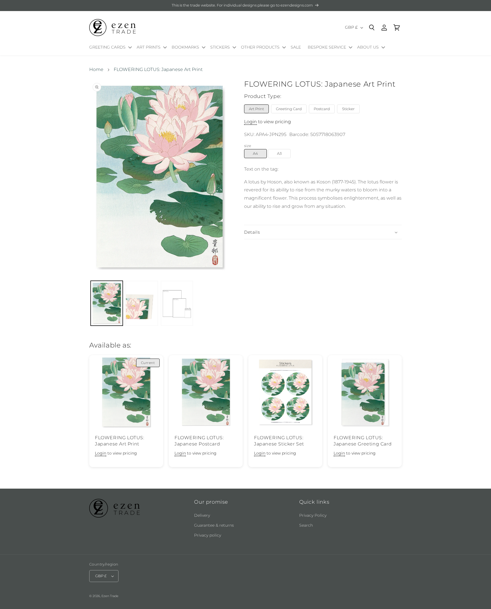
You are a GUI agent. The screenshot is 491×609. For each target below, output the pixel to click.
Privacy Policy (312, 515)
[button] (109, 48)
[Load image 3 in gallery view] (177, 303)
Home (96, 69)
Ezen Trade (109, 596)
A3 (279, 153)
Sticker (348, 108)
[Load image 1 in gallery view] (107, 303)
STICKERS (220, 47)
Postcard (322, 108)
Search (306, 525)
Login (250, 122)
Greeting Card (289, 108)
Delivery (202, 515)
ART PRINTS (149, 47)
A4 (255, 153)
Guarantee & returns (214, 525)
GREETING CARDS (107, 47)
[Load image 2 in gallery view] (142, 303)
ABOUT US (368, 47)
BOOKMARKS (185, 47)
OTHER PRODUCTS (260, 47)
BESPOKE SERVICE (327, 47)
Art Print (256, 108)
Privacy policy (207, 535)
